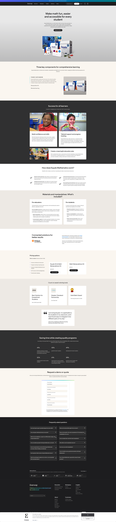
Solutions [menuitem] (52, 3)
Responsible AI (57, 506)
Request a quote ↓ (58, 30)
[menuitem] (69, 4)
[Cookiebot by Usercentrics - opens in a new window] (26, 520)
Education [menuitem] (36, 3)
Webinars (77, 488)
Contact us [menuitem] (77, 3)
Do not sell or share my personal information (88, 518)
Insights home (78, 486)
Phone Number (49, 404)
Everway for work (68, 488)
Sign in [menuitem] (81, 3)
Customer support (68, 499)
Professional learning (58, 488)
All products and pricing (59, 486)
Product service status (69, 500)
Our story (56, 500)
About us (56, 499)
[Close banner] (114, 0)
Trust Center (83, 471)
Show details (35, 520)
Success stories (78, 489)
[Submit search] (44, 496)
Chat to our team (54, 272)
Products (66, 486)
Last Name (49, 394)
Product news (78, 492)
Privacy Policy (64, 409)
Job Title (48, 399)
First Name (49, 389)
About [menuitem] (57, 3)
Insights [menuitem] (47, 3)
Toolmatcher (57, 489)
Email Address (49, 384)
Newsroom (56, 504)
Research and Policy (79, 493)
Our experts (57, 503)
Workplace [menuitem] (42, 3)
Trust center (57, 507)
